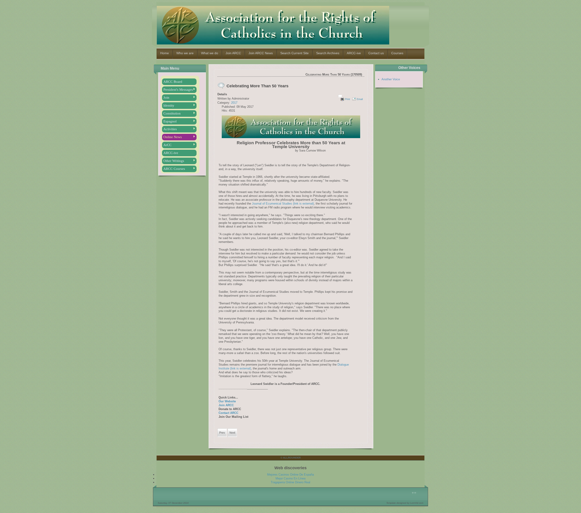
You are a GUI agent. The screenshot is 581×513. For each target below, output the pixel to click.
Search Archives (327, 53)
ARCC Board (172, 81)
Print (347, 99)
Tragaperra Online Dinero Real (290, 482)
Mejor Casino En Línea (290, 478)
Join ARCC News (261, 53)
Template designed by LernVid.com (404, 503)
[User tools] (340, 96)
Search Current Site (294, 53)
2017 (234, 102)
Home (164, 53)
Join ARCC (233, 53)
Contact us (376, 53)
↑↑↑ (414, 492)
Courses (397, 53)
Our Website (227, 401)
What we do (209, 53)
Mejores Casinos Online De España (290, 474)
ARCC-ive (354, 53)
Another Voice (391, 79)
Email (360, 99)
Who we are (185, 53)
